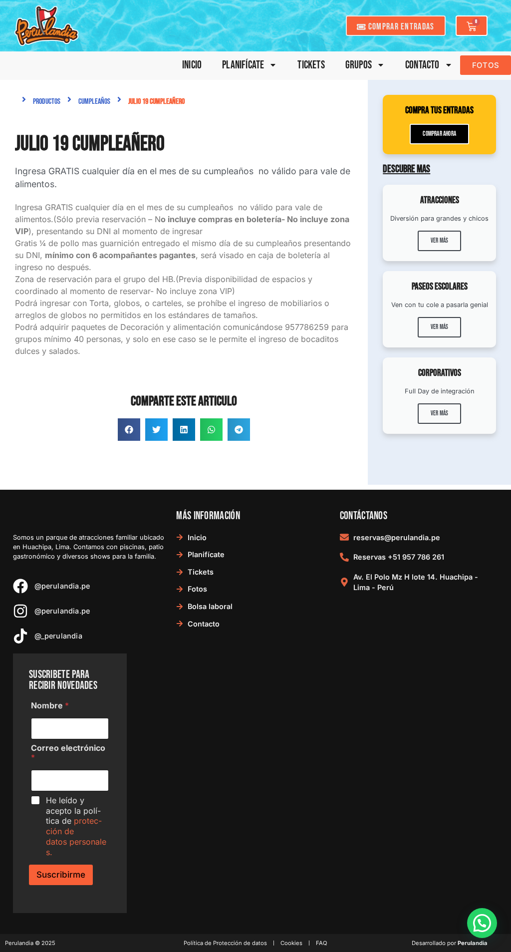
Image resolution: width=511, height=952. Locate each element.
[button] (129, 429)
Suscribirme (60, 875)
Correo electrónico (68, 752)
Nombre (50, 705)
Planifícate (243, 65)
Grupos (358, 65)
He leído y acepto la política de (76, 826)
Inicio (192, 65)
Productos (46, 101)
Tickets (310, 65)
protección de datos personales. (76, 836)
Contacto (422, 65)
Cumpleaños (94, 101)
